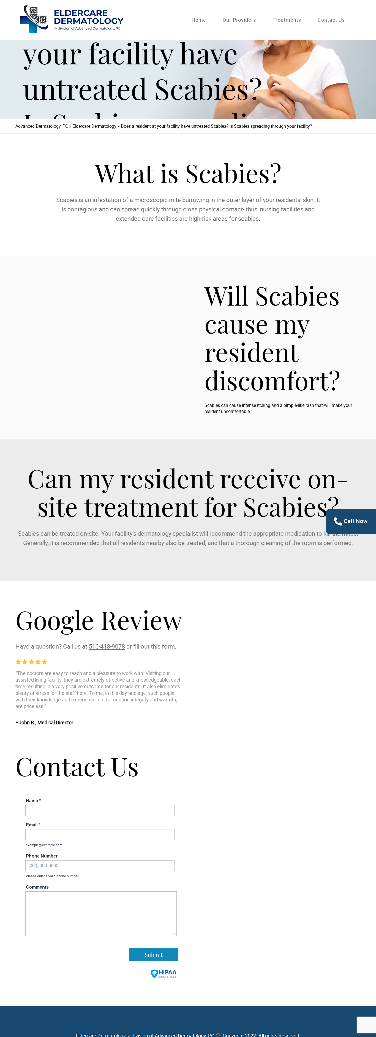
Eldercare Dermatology (94, 126)
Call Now (355, 521)
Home (199, 20)
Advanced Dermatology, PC (41, 126)
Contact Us (331, 20)
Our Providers (239, 20)
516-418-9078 (107, 646)
